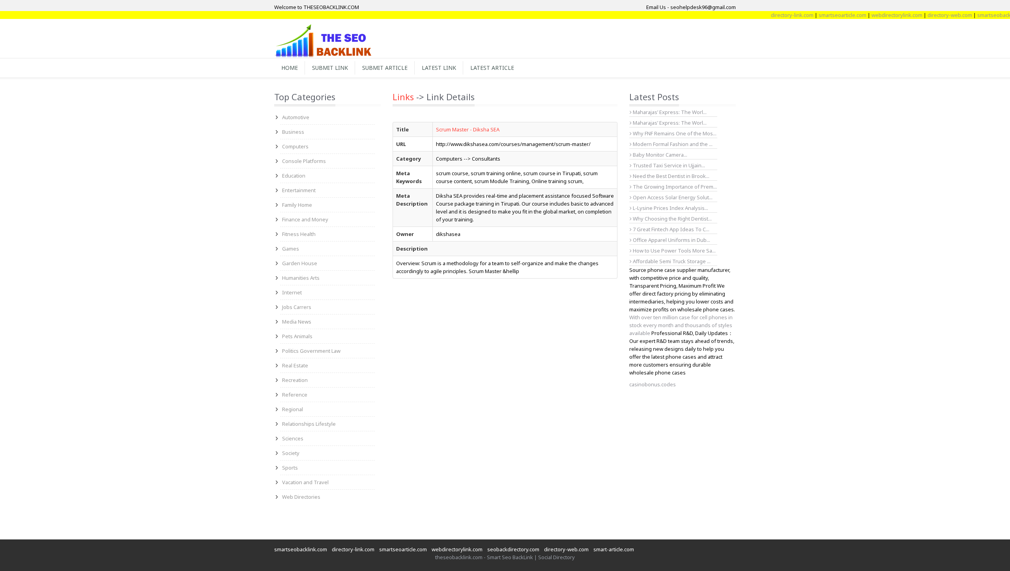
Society (290, 453)
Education (293, 175)
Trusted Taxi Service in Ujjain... (668, 165)
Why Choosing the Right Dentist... (672, 218)
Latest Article (492, 67)
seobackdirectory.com (513, 549)
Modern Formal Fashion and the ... (672, 144)
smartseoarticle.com (831, 15)
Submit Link (330, 67)
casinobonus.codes (652, 384)
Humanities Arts (301, 277)
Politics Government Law (311, 350)
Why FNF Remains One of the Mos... (674, 133)
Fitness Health (299, 234)
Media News (296, 321)
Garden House (299, 263)
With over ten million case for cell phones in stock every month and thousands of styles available (681, 325)
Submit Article (385, 67)
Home (289, 67)
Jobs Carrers (296, 307)
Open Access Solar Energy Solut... (672, 197)
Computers (295, 146)
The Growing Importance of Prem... (674, 186)
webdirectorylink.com (885, 15)
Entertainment (299, 190)
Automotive (295, 117)
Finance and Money (305, 219)
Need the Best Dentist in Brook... (670, 176)
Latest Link (439, 67)
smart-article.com (613, 549)
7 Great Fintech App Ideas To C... (670, 229)
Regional (292, 409)
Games (290, 248)
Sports (290, 467)
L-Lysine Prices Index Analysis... (670, 208)
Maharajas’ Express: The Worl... (669, 112)
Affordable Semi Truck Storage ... (671, 261)
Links (403, 97)
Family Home (297, 204)
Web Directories (301, 496)
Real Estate (295, 365)
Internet (292, 292)
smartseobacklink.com (300, 549)
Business (293, 131)
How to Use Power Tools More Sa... (674, 250)
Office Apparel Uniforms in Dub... (671, 239)
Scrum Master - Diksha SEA (467, 129)
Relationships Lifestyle (309, 423)
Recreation (295, 380)
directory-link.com (780, 15)
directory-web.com (938, 15)
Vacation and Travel (305, 482)
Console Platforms (304, 161)
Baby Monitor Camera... (659, 154)
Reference (294, 394)
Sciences (292, 438)
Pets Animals (297, 336)
